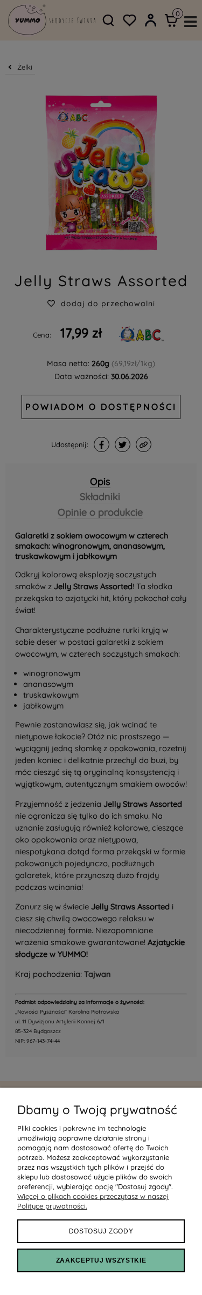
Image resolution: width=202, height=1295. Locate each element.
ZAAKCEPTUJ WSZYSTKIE (101, 1260)
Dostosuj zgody (101, 1231)
